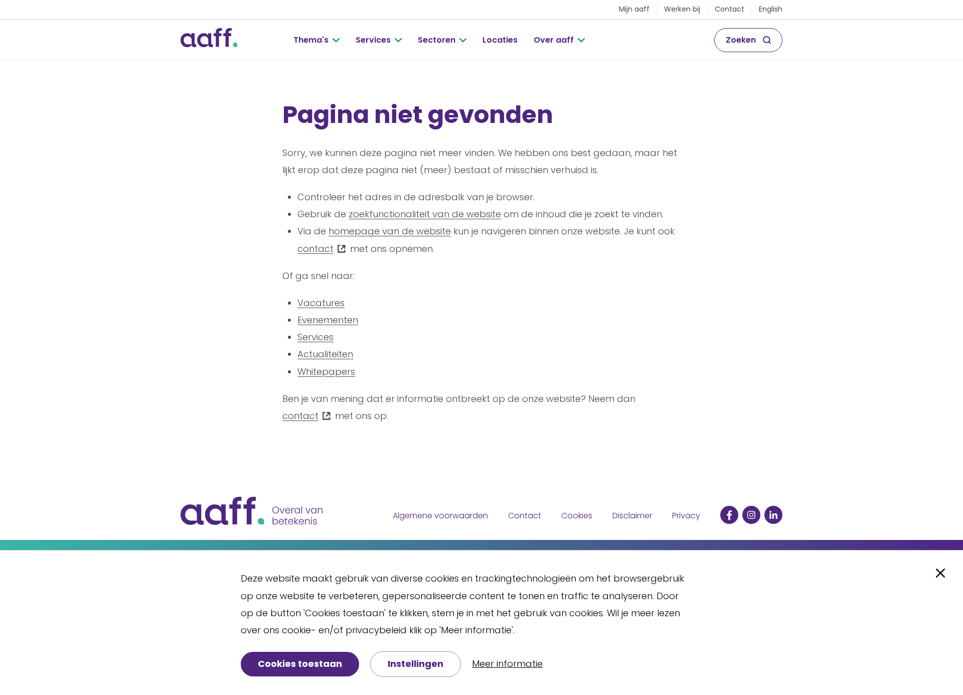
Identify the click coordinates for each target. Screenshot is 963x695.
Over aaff (554, 40)
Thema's (311, 40)
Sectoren (436, 40)
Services (373, 40)
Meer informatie (507, 663)
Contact (729, 9)
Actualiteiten (325, 354)
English (770, 9)
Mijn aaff (634, 9)
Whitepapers (326, 371)
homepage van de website (390, 231)
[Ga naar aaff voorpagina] (209, 40)
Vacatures (321, 303)
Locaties (500, 40)
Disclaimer (632, 515)
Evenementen (327, 320)
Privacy (686, 515)
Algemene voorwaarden (440, 515)
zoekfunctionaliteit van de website (425, 214)
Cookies (576, 515)
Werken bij (682, 9)
